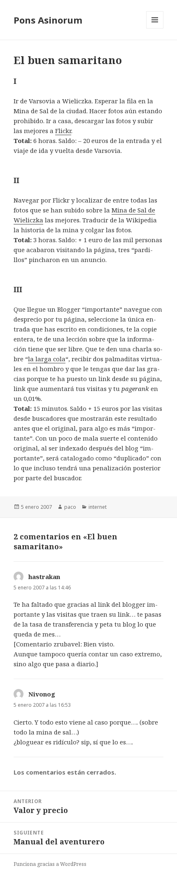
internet (97, 506)
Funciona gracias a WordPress (50, 864)
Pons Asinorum (48, 20)
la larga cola (46, 359)
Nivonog (41, 694)
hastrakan (44, 576)
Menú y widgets (155, 28)
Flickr (63, 130)
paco (70, 506)
